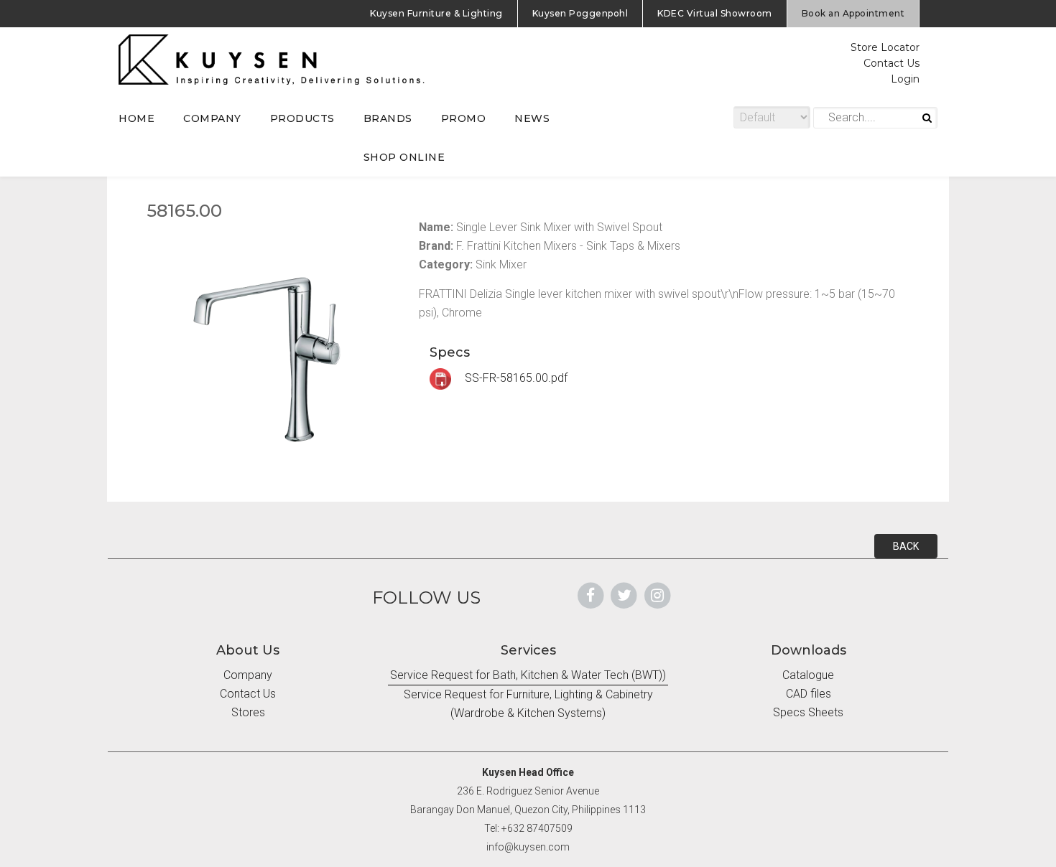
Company (247, 675)
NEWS (532, 118)
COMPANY (212, 118)
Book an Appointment (853, 13)
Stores (248, 712)
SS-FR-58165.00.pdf (515, 378)
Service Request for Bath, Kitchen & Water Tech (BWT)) (528, 675)
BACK (906, 546)
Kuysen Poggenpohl (580, 13)
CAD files (808, 693)
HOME (136, 118)
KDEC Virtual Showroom (714, 13)
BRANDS (387, 118)
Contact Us (891, 63)
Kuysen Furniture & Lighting (436, 13)
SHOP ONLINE (404, 157)
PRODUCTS (302, 118)
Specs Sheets (808, 712)
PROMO (463, 118)
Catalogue (808, 675)
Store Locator (885, 47)
